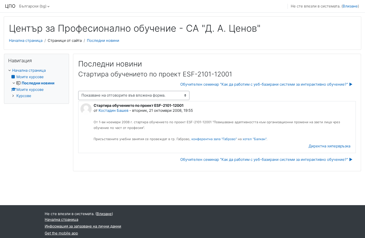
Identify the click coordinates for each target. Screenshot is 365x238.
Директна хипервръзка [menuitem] (329, 146)
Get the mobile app (61, 233)
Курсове (23, 95)
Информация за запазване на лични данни (83, 226)
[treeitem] (36, 83)
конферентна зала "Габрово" (214, 139)
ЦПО (10, 6)
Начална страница (25, 40)
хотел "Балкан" (254, 139)
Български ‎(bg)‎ (32, 6)
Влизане (350, 6)
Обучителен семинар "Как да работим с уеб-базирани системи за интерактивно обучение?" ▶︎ (266, 84)
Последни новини (103, 40)
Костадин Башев (113, 110)
